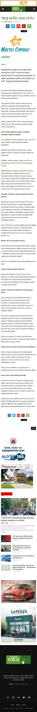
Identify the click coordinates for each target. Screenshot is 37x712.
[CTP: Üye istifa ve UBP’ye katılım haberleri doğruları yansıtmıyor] (6, 538)
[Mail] (19, 697)
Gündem (4, 514)
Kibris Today (8, 21)
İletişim (24, 705)
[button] (34, 9)
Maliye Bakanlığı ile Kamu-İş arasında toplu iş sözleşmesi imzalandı (21, 548)
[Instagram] (13, 697)
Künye (12, 705)
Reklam (18, 705)
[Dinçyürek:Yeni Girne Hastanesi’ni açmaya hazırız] (6, 558)
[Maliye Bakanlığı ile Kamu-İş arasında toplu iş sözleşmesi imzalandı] (6, 548)
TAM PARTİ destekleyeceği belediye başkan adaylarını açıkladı (17, 519)
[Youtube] (29, 697)
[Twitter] (24, 697)
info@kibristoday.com (21, 684)
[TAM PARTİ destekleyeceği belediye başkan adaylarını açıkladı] (18, 506)
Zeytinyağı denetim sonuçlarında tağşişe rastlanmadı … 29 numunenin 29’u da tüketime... (24, 567)
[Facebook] (8, 697)
